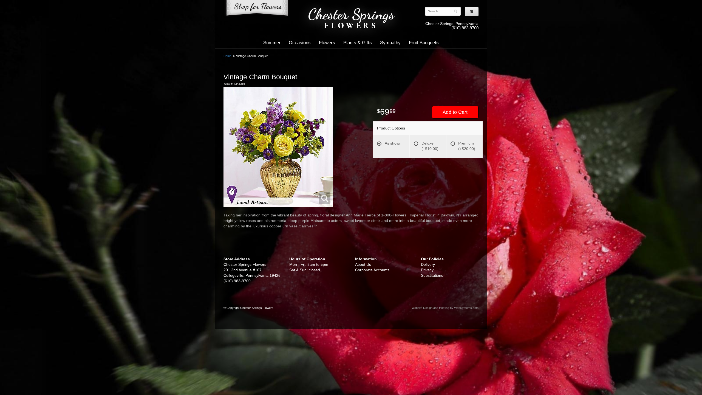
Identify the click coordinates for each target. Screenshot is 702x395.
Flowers (327, 42)
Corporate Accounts (372, 270)
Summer (272, 42)
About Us (363, 264)
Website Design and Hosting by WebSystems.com (445, 307)
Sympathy (390, 42)
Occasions (300, 42)
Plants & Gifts (357, 42)
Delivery (428, 264)
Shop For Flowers (256, 9)
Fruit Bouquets (424, 42)
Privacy (427, 270)
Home (227, 56)
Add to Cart (455, 112)
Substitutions (432, 275)
